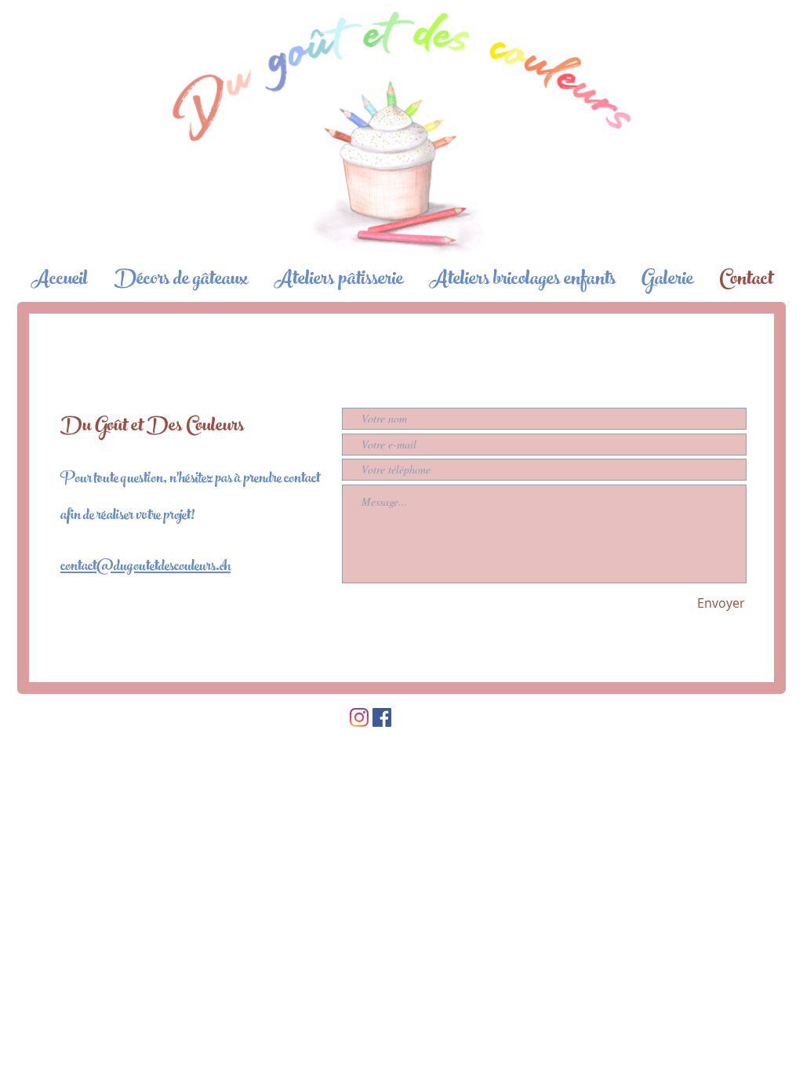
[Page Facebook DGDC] (381, 717)
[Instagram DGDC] (359, 717)
